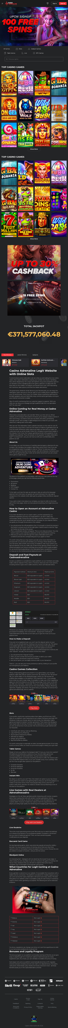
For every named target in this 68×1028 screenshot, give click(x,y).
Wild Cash (59, 222)
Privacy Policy (28, 1007)
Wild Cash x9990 (42, 106)
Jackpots (35, 355)
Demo (9, 86)
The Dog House (59, 132)
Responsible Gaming (40, 1007)
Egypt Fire (42, 132)
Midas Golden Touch (59, 106)
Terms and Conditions (16, 1007)
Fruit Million (9, 222)
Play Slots (34, 708)
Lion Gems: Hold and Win (9, 106)
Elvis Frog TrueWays (25, 132)
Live (25, 53)
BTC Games (39, 53)
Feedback (16, 1003)
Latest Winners (22, 355)
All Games (7, 49)
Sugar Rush (26, 80)
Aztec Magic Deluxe (42, 222)
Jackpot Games (36, 49)
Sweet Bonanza (9, 132)
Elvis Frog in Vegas (25, 196)
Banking (28, 1003)
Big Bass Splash (9, 196)
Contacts (40, 1003)
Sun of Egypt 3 (9, 80)
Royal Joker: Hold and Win (42, 170)
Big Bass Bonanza (59, 80)
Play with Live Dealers (34, 822)
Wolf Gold (25, 170)
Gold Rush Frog (26, 222)
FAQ (52, 1003)
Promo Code (28, 999)
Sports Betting (52, 1007)
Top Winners (7, 355)
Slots (20, 49)
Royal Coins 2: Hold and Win (42, 196)
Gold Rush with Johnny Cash (42, 80)
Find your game (13, 59)
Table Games (11, 53)
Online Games (52, 999)
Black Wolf (25, 106)
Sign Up (40, 999)
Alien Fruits (59, 196)
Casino (16, 999)
